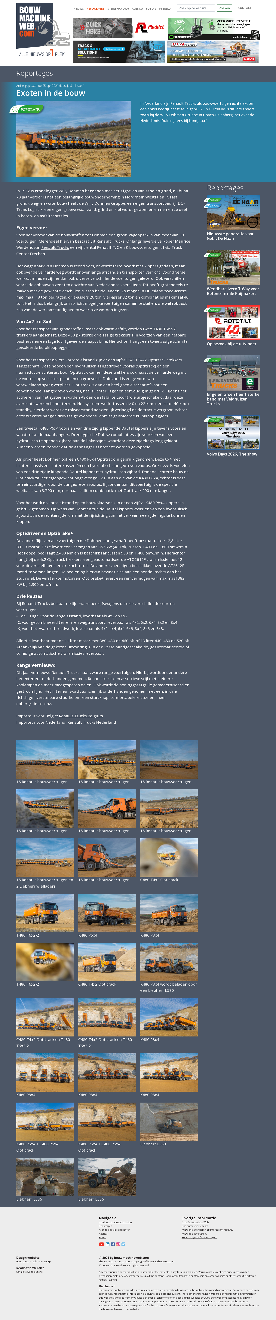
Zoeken (224, 8)
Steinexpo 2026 (118, 8)
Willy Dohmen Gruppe (105, 203)
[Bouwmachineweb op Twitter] (124, 1244)
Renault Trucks (55, 247)
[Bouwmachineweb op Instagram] (118, 1244)
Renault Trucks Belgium (81, 715)
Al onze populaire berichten (114, 1229)
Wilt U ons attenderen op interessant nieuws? (207, 1229)
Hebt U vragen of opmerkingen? (199, 1237)
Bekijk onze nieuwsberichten (115, 1222)
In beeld (165, 8)
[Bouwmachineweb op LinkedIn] (108, 1244)
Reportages (95, 8)
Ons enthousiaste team (195, 1226)
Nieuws (78, 8)
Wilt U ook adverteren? (194, 1233)
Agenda (137, 8)
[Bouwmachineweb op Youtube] (102, 1244)
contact (245, 8)
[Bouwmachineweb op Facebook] (113, 1244)
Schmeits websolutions (29, 1271)
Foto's (151, 8)
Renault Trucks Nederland (91, 722)
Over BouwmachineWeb (195, 1222)
